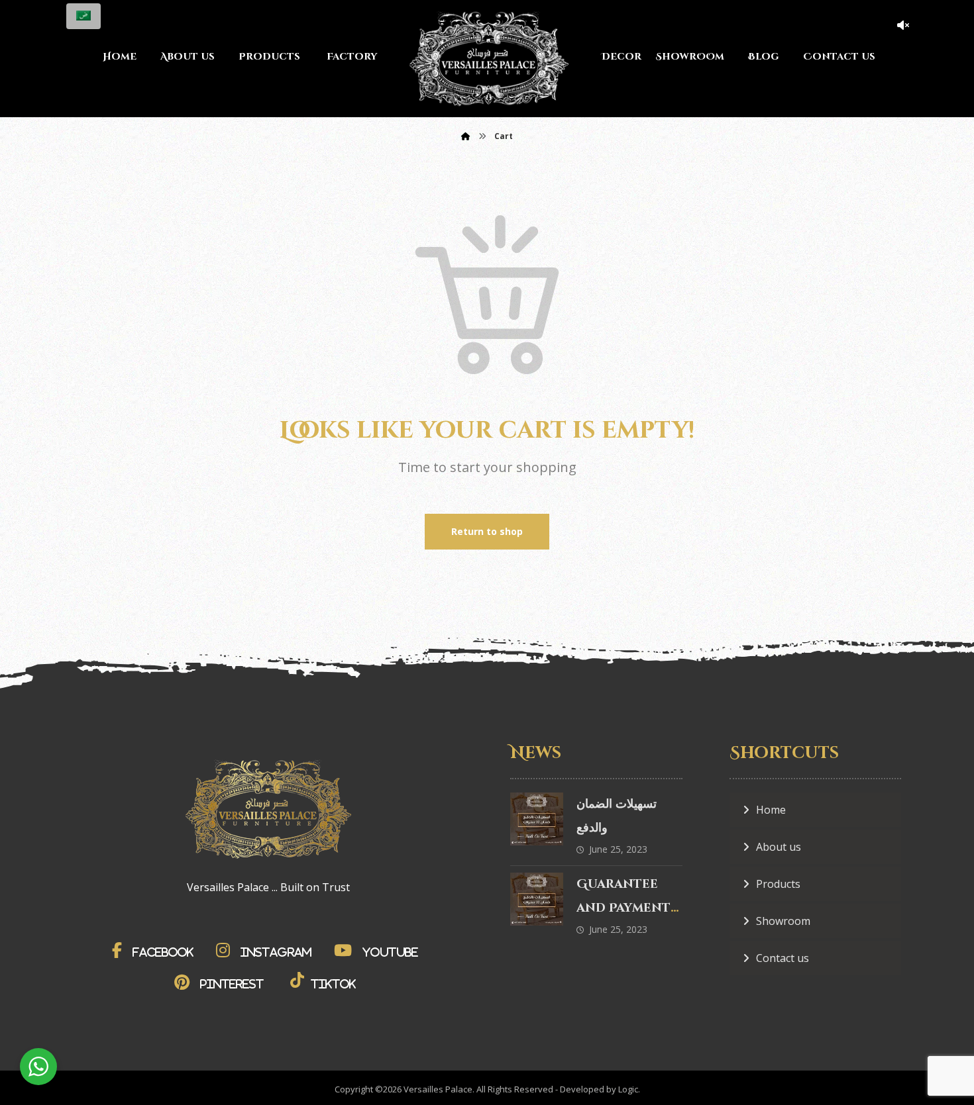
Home (771, 809)
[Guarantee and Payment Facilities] (536, 899)
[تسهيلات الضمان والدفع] (536, 819)
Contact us (782, 958)
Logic (628, 1089)
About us (778, 847)
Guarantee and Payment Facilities (623, 908)
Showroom (783, 921)
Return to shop (487, 531)
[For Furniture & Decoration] (488, 59)
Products (778, 884)
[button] (156, 950)
